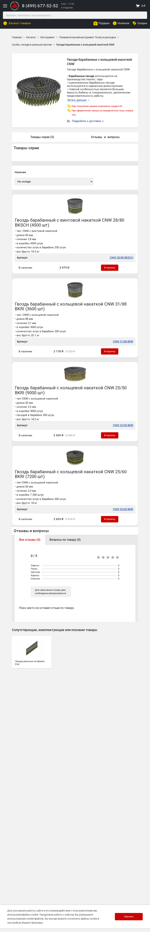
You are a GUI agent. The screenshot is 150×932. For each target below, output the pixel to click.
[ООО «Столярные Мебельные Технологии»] (14, 9)
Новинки (123, 23)
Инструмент (47, 37)
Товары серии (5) (42, 137)
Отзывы (96, 137)
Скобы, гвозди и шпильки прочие (32, 44)
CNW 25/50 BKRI (123, 425)
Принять (129, 916)
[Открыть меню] (5, 6)
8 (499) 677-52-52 (40, 5)
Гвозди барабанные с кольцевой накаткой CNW (85, 44)
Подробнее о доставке (87, 121)
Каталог (31, 37)
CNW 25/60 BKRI (123, 509)
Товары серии (26, 148)
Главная (17, 37)
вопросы (114, 137)
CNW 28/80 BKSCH (121, 257)
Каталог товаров (20, 23)
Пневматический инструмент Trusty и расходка (87, 37)
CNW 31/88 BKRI (123, 341)
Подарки (104, 23)
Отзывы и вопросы (31, 531)
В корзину (109, 267)
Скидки (142, 23)
